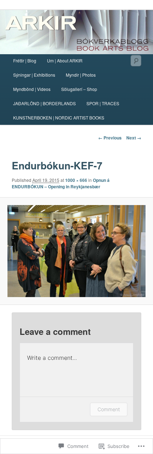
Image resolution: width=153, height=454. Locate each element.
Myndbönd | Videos (32, 89)
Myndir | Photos (81, 75)
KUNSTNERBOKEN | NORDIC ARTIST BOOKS (58, 117)
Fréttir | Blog (24, 60)
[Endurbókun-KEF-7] (76, 251)
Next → (133, 137)
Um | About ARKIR (65, 60)
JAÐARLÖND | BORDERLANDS (44, 103)
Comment (108, 409)
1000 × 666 (76, 180)
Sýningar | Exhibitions (34, 75)
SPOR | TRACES (102, 103)
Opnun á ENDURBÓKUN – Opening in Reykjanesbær (61, 183)
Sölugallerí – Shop (79, 89)
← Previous (110, 137)
